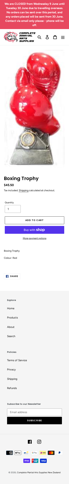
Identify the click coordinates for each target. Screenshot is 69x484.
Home (10, 308)
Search (11, 336)
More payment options (34, 238)
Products (12, 317)
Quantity (9, 202)
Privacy (11, 369)
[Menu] (63, 37)
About (11, 327)
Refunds (12, 388)
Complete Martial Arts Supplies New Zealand (39, 472)
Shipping (23, 190)
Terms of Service (17, 360)
